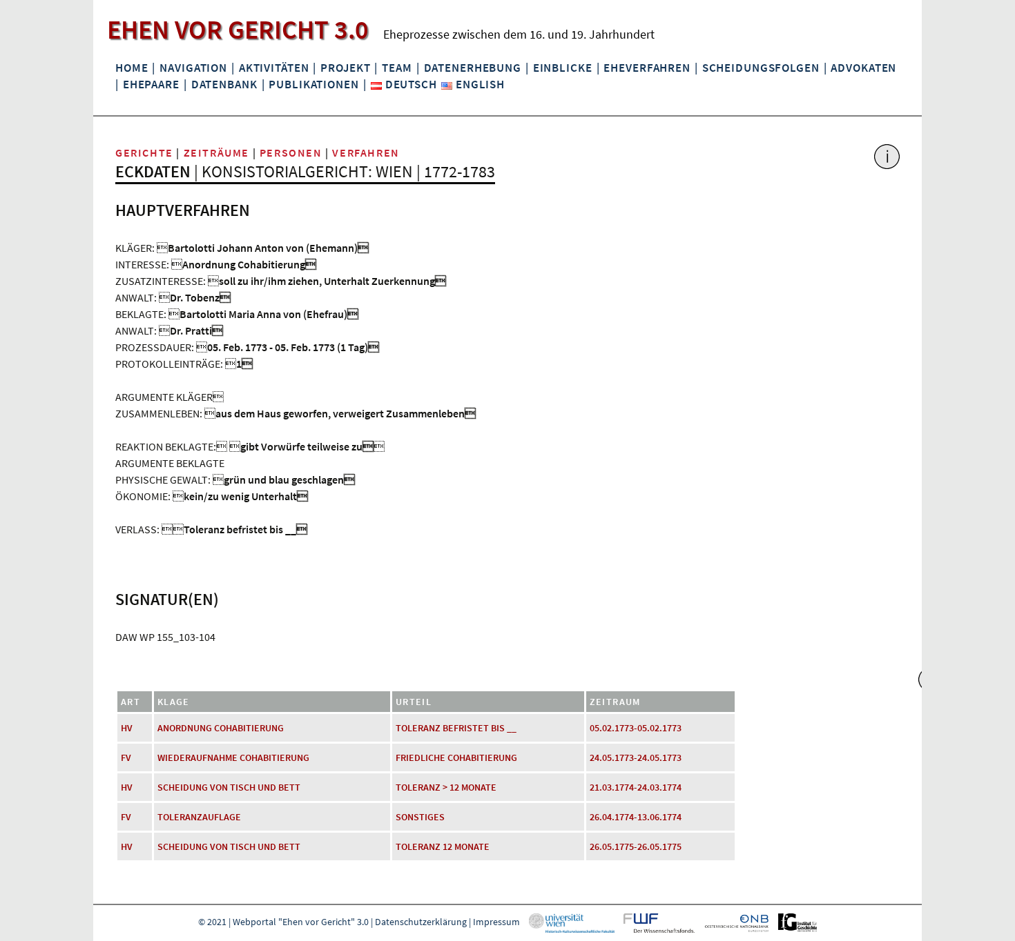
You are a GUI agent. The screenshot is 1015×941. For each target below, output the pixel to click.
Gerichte (144, 152)
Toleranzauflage (199, 817)
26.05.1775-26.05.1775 (636, 846)
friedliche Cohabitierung (456, 757)
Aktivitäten (274, 67)
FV (126, 757)
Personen (291, 152)
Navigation (193, 67)
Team (397, 67)
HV (127, 728)
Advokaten (863, 67)
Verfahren (365, 152)
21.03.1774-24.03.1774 (636, 787)
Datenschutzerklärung (421, 921)
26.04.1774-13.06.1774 (636, 817)
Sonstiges (420, 817)
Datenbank (224, 84)
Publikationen (313, 84)
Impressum (496, 921)
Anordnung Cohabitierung (220, 728)
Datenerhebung (472, 67)
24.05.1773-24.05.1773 (636, 757)
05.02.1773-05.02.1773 (636, 728)
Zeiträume (216, 152)
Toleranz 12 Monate (443, 846)
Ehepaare (151, 84)
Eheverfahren (646, 67)
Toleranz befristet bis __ (456, 728)
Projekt (345, 67)
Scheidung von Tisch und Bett (228, 787)
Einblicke (562, 67)
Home (131, 67)
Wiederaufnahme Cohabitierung (233, 757)
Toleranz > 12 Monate (446, 787)
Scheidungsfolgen (761, 67)
